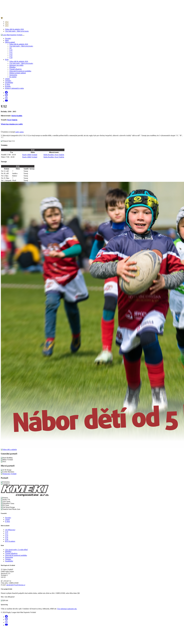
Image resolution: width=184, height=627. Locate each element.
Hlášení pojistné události (17, 73)
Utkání (7, 79)
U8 (10, 48)
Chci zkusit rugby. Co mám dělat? (16, 549)
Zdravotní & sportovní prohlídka (20, 71)
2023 (7, 24)
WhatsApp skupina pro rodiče (12, 124)
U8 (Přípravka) (10, 530)
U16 (10, 56)
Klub (7, 59)
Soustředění (9, 82)
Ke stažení (12, 77)
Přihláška (12, 67)
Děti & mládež (10, 42)
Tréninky (8, 81)
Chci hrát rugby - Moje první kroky (17, 31)
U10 (10, 50)
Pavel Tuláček (12, 120)
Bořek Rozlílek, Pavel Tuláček (54, 155)
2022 (7, 22)
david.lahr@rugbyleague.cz (15, 585)
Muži (7, 40)
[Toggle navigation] (23, 35)
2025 (7, 26)
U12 (10, 52)
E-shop (7, 84)
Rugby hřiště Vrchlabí (29, 155)
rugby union (19, 132)
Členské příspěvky (15, 69)
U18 (10, 58)
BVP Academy (10, 541)
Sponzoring (13, 75)
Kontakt (8, 86)
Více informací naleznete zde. (67, 609)
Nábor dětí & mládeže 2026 (14, 29)
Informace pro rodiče (16, 65)
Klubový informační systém (14, 88)
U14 (10, 54)
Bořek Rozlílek (17, 116)
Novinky (8, 38)
